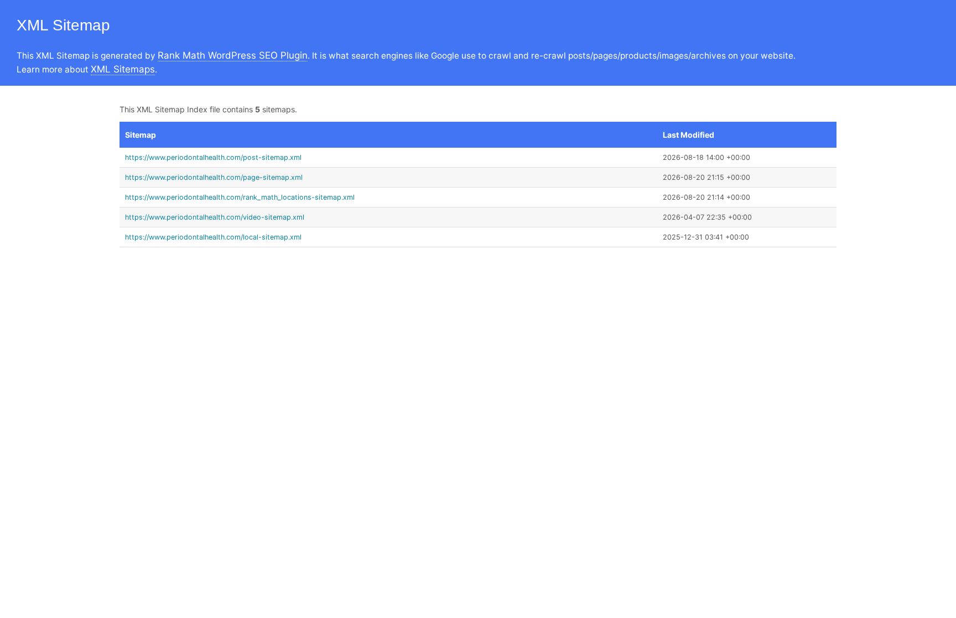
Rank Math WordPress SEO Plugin (233, 55)
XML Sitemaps (123, 69)
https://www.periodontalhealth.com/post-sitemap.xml (213, 157)
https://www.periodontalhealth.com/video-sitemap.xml (214, 217)
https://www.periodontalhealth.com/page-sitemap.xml (214, 177)
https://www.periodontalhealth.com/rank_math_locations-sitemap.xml (240, 197)
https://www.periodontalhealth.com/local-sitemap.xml (213, 237)
